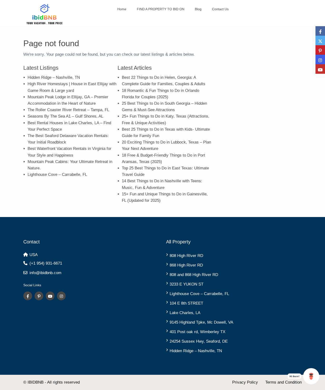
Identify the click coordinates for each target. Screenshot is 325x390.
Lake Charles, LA (185, 313)
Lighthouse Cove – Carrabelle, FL (57, 174)
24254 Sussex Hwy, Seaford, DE (199, 341)
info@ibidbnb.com (45, 273)
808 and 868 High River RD (194, 274)
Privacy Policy (245, 382)
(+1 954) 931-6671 (46, 263)
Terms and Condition (283, 382)
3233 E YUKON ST (186, 284)
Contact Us (220, 9)
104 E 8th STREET (186, 303)
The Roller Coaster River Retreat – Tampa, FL (68, 110)
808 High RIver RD (186, 255)
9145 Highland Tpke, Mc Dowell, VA (201, 322)
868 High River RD (186, 265)
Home (121, 9)
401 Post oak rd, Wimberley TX (197, 332)
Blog (198, 9)
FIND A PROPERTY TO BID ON (160, 9)
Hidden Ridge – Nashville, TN (54, 77)
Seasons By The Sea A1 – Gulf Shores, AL (65, 116)
